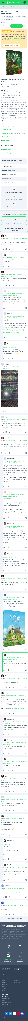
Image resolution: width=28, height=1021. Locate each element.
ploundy (7, 903)
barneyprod (10, 740)
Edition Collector (6, 998)
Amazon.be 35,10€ (7, 153)
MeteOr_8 (8, 885)
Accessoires (5, 984)
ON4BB (9, 595)
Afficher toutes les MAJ (11, 45)
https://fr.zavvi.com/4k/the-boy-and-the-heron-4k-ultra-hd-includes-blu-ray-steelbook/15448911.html (15, 330)
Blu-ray (5, 26)
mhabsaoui (10, 492)
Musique (4, 990)
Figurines (4, 974)
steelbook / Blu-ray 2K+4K (10, 259)
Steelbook (9, 166)
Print (3, 982)
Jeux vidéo (4, 976)
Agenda (16, 976)
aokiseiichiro (11, 719)
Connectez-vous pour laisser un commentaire (14, 229)
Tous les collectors (6, 972)
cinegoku (7, 693)
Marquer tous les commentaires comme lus (13, 218)
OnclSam (10, 313)
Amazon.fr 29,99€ (7, 133)
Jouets (4, 988)
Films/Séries (11, 170)
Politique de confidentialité (5, 1005)
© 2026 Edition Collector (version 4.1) (11, 1017)
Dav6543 (9, 291)
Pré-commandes (18, 972)
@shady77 (11, 729)
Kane (6, 236)
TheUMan (7, 816)
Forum (15, 978)
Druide (9, 343)
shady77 (11, 16)
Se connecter (17, 982)
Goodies (4, 986)
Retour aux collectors (9, 7)
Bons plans (16, 974)
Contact (4, 1000)
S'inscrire (16, 980)
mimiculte (10, 553)
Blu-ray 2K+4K (16, 26)
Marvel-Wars (8, 438)
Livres (3, 980)
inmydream (10, 458)
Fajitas (7, 364)
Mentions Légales (6, 1002)
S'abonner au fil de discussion (14, 224)
